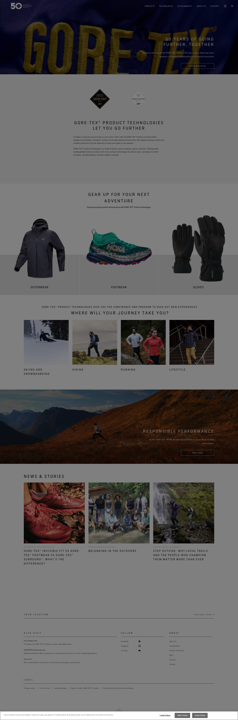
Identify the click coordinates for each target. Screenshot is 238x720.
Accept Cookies (200, 715)
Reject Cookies (182, 715)
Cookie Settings (165, 715)
